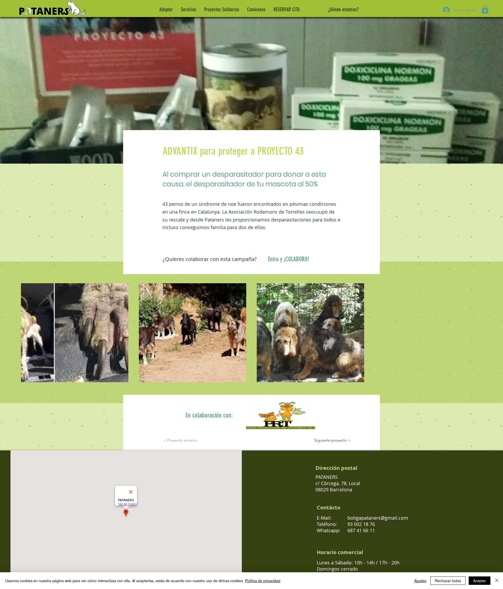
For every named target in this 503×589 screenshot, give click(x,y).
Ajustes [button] (420, 580)
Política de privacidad (262, 580)
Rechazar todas (448, 580)
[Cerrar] (497, 580)
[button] (485, 9)
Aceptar (479, 580)
